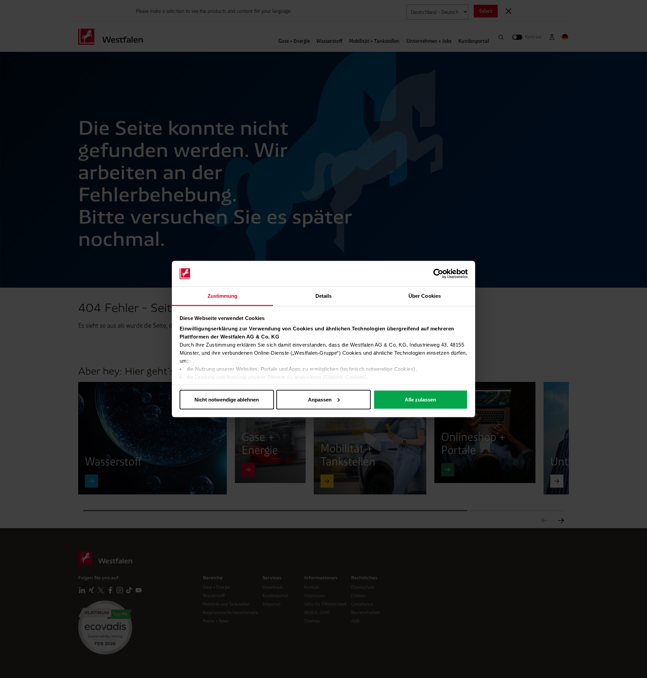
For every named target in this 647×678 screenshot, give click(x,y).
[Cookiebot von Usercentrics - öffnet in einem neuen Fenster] (438, 274)
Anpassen (320, 399)
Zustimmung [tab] (223, 296)
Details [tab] (323, 296)
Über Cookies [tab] (424, 296)
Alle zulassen (420, 399)
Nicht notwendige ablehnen (226, 399)
